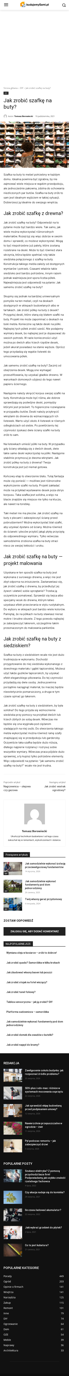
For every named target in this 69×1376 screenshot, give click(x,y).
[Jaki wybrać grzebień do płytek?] (13, 1232)
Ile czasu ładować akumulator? (43, 1210)
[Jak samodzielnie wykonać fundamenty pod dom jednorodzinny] (13, 886)
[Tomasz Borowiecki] (6, 116)
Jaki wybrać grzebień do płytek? (43, 1227)
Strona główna (11, 88)
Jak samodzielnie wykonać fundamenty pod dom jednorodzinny (40, 885)
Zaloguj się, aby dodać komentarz (34, 931)
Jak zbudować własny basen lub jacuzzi (29, 972)
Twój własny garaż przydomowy (43, 899)
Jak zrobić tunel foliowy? (21, 992)
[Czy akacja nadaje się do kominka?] (13, 1197)
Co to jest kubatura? (37, 1245)
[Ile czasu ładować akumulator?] (13, 1215)
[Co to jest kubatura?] (13, 1250)
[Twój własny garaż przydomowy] (13, 904)
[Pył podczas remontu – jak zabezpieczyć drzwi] (13, 1145)
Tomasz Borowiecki (23, 116)
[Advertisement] (34, 46)
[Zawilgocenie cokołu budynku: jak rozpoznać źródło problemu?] (13, 1075)
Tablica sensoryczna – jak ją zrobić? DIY (29, 1002)
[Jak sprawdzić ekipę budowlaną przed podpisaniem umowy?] (13, 1110)
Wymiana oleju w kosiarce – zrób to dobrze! (31, 952)
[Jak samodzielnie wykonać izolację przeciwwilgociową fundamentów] (13, 868)
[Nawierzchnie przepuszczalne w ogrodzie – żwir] (13, 1128)
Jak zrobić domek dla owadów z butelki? (29, 1034)
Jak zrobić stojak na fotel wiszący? (26, 982)
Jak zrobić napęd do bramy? (22, 1044)
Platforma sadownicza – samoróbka (27, 1011)
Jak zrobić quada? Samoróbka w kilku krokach (33, 962)
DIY (21, 88)
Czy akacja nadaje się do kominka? (45, 1192)
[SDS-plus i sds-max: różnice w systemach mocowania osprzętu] (13, 1093)
